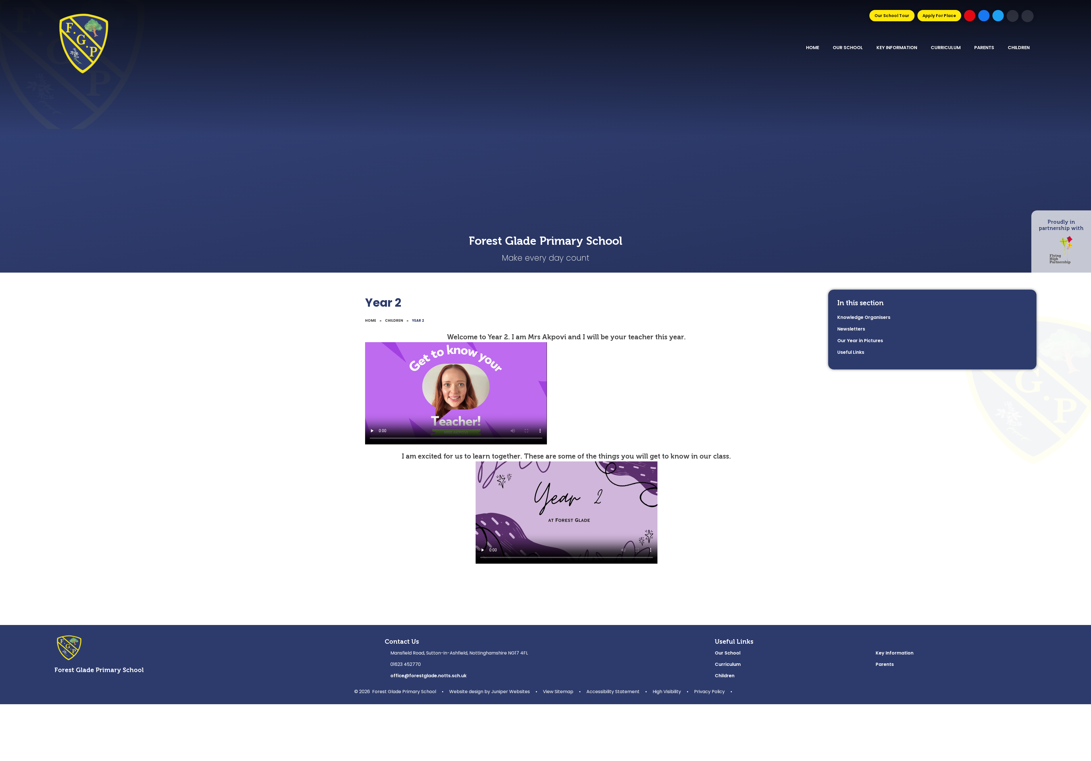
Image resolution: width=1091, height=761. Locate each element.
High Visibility (667, 691)
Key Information (894, 653)
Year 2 (418, 320)
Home (370, 320)
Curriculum (728, 664)
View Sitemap (558, 691)
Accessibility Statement (613, 691)
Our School (727, 653)
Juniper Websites (510, 691)
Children (394, 320)
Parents (885, 664)
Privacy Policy (709, 691)
